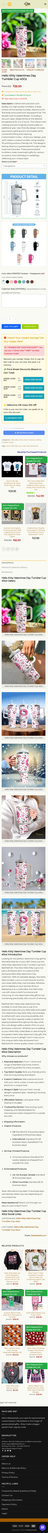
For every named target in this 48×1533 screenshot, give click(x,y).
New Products (17, 70)
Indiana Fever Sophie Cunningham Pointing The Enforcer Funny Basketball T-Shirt (36, 531)
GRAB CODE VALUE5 (33, 379)
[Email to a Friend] (12, 549)
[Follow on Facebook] (2, 1451)
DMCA (5, 1509)
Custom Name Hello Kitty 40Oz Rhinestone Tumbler (12, 1315)
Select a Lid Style (9, 162)
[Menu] (4, 4)
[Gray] (28, 281)
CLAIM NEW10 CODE (13, 418)
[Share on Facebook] (4, 549)
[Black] (7, 281)
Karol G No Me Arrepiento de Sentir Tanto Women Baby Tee (12, 484)
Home (4, 70)
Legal (4, 1513)
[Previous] (5, 35)
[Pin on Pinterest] (17, 549)
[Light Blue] (24, 281)
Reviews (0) (7, 572)
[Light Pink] (12, 281)
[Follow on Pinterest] (10, 1451)
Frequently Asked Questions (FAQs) (19, 1491)
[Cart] (45, 4)
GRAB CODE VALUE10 (34, 388)
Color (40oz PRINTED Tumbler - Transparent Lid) (23, 273)
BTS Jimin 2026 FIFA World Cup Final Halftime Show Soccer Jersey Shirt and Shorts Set (35, 485)
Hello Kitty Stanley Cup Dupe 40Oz (35, 1314)
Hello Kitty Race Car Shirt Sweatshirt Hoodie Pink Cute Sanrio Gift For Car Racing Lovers (12, 1277)
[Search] (9, 4)
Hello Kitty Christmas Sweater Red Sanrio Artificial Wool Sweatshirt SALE (35, 1351)
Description (8, 563)
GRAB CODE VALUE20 (34, 396)
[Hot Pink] (16, 281)
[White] (3, 281)
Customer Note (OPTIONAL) (14, 289)
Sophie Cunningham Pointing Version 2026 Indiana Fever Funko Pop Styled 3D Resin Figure (12, 532)
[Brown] (32, 281)
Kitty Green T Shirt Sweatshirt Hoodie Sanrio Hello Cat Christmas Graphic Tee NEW (36, 1277)
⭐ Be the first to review (24, 433)
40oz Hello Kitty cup (14, 446)
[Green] (20, 281)
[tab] (24, 563)
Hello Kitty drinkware (30, 446)
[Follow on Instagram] (5, 1451)
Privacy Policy (8, 1472)
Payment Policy (9, 1504)
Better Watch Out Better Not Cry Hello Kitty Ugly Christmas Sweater (35, 1389)
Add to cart (11, 326)
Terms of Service (10, 1477)
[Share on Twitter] (8, 549)
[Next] (43, 35)
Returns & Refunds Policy (14, 1468)
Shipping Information (12, 1500)
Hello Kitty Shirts (17, 440)
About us (6, 1463)
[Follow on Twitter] (8, 1451)
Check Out (30, 326)
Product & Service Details (14, 567)
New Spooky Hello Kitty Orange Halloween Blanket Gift (12, 1350)
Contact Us (7, 1495)
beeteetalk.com (38, 1235)
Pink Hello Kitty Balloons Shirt (12, 1387)
